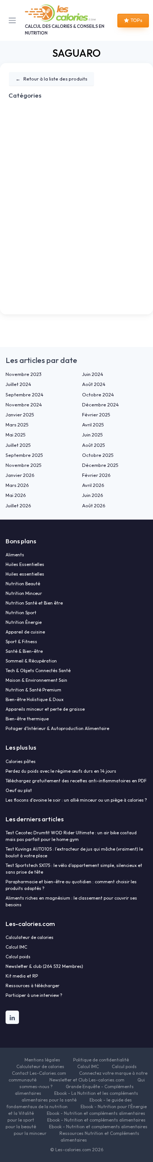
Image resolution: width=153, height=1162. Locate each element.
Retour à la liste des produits (51, 79)
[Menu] (14, 20)
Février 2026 (96, 475)
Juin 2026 (92, 495)
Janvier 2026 (20, 475)
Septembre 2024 (24, 394)
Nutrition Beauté (23, 583)
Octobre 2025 (98, 455)
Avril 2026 (93, 485)
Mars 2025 (17, 425)
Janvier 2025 (20, 415)
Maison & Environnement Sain (36, 680)
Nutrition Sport (21, 612)
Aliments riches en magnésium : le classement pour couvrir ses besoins (71, 901)
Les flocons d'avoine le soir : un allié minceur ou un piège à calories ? (76, 800)
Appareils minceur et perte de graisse (45, 709)
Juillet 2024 (18, 384)
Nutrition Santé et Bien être (34, 603)
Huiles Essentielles (25, 564)
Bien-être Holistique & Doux (35, 699)
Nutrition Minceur (24, 593)
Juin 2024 (92, 374)
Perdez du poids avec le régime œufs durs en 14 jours (61, 771)
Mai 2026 (16, 495)
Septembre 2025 (24, 455)
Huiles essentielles (25, 574)
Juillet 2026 (18, 505)
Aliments (15, 554)
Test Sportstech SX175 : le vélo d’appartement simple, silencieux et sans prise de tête (74, 869)
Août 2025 (93, 445)
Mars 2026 (17, 485)
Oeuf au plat (19, 790)
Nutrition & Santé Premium (33, 690)
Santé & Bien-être (24, 651)
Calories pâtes (21, 761)
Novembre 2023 (24, 374)
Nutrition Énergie (24, 622)
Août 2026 (93, 505)
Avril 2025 (93, 425)
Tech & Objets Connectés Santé (38, 670)
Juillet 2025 (18, 445)
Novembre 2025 (24, 465)
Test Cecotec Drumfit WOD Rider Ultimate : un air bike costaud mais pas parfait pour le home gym (71, 836)
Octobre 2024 (98, 394)
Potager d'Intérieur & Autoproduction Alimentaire (57, 728)
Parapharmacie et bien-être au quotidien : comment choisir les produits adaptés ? (71, 885)
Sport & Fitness (21, 641)
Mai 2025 (16, 435)
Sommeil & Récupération (31, 661)
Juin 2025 (92, 435)
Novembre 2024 (24, 404)
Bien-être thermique (27, 718)
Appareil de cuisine (25, 632)
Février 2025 (96, 415)
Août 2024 (93, 384)
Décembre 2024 (100, 404)
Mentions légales (42, 1060)
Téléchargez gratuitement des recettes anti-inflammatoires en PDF (76, 780)
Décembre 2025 (100, 465)
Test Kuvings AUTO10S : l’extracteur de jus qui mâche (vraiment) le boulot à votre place (74, 852)
